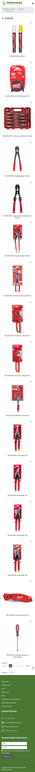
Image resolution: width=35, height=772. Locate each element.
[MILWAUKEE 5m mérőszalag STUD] (17, 78)
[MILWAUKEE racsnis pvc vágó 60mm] (17, 358)
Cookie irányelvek (6, 706)
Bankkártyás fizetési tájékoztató (11, 699)
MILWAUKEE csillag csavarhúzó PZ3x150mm (17, 656)
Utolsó (27, 666)
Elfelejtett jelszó (6, 685)
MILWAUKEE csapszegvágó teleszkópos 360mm (17, 217)
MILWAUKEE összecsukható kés (17, 615)
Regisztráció (5, 682)
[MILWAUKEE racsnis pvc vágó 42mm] (17, 318)
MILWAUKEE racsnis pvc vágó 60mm (17, 376)
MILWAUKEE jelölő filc (17, 56)
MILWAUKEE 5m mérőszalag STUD (17, 96)
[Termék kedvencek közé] (31, 23)
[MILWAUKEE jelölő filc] (17, 39)
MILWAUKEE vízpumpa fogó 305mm (17, 256)
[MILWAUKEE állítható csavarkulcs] (17, 398)
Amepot (9, 769)
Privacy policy (5, 753)
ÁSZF (3, 696)
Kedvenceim (5, 692)
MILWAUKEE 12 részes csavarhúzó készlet (17, 136)
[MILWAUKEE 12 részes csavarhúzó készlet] (17, 118)
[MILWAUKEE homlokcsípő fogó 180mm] (17, 278)
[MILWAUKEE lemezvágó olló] (17, 438)
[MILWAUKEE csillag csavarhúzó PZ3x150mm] (17, 637)
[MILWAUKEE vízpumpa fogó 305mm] (17, 238)
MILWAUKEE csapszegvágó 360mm (17, 176)
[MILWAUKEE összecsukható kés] (17, 598)
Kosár (3, 689)
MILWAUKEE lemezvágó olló (17, 455)
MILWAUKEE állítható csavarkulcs (17, 415)
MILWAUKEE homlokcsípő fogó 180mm (17, 296)
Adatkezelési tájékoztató (8, 703)
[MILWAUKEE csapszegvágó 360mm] (17, 158)
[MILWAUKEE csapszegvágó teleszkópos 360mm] (17, 198)
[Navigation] (33, 3)
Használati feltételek (19, 751)
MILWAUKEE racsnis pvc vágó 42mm (17, 336)
